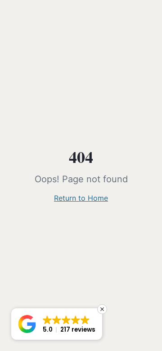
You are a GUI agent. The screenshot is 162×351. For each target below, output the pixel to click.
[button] (56, 324)
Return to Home (81, 198)
